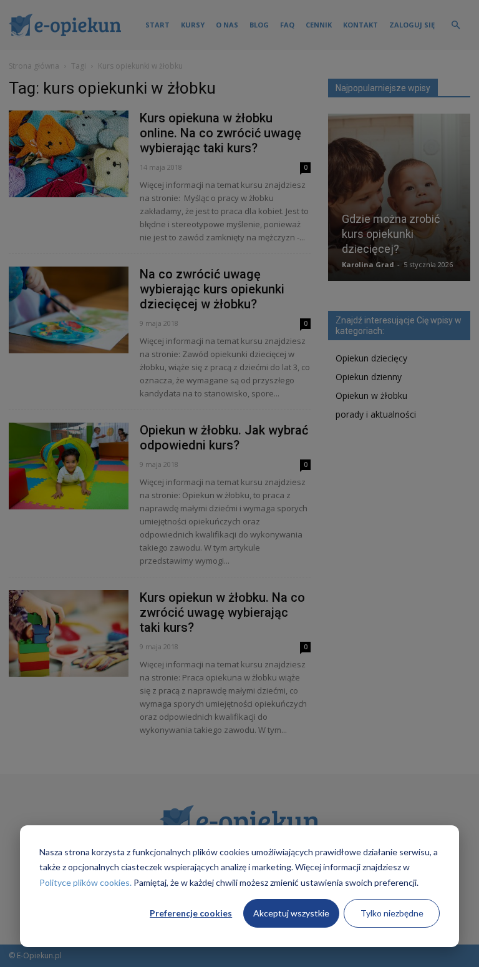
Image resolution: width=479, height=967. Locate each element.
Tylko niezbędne (391, 913)
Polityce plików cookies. (85, 882)
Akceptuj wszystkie (291, 913)
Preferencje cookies (191, 913)
